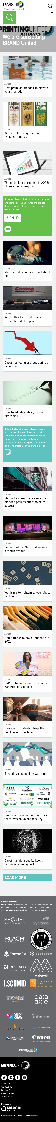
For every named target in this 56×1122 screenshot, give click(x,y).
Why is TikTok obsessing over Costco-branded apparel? (23, 319)
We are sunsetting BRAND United (24, 39)
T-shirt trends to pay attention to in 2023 (26, 639)
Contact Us (6, 1087)
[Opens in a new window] (15, 921)
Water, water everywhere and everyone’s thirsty (23, 134)
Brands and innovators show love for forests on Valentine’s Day (25, 817)
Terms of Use (7, 1096)
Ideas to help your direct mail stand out (27, 273)
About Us (5, 1083)
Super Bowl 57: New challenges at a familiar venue (26, 549)
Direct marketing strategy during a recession (26, 364)
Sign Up (13, 218)
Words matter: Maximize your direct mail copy (27, 594)
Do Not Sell (6, 1090)
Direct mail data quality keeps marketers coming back (23, 862)
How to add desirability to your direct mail (24, 414)
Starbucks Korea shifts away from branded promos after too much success (26, 501)
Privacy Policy (7, 1093)
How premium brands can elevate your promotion (26, 89)
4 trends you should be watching (25, 773)
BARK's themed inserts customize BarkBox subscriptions (25, 684)
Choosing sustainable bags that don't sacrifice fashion (24, 730)
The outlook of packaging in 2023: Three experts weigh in (26, 184)
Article (7, 84)
